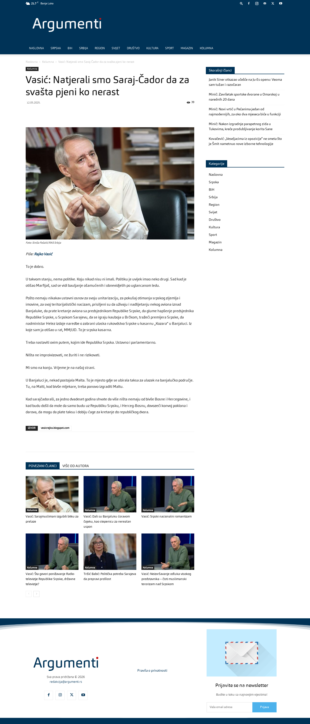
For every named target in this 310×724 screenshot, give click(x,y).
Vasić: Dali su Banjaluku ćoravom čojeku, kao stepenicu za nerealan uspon (107, 521)
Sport (169, 48)
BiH (70, 48)
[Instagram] (256, 3)
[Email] (86, 113)
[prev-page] (29, 594)
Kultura (152, 48)
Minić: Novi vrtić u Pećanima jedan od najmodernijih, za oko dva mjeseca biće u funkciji (245, 112)
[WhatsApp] (53, 113)
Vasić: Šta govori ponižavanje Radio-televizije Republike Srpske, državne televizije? (50, 579)
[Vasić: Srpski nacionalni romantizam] (167, 494)
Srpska (56, 48)
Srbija (83, 48)
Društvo (133, 48)
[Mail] (264, 3)
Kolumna (206, 48)
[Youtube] (280, 3)
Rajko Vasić (43, 254)
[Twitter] (272, 3)
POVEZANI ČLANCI (43, 466)
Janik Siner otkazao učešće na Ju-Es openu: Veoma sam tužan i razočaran (245, 82)
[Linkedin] (75, 113)
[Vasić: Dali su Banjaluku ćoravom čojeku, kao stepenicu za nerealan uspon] (110, 494)
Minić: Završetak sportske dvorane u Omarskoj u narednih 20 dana (244, 97)
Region (100, 48)
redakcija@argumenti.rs (66, 682)
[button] (241, 3)
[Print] (97, 113)
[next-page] (36, 594)
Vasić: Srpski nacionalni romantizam (166, 516)
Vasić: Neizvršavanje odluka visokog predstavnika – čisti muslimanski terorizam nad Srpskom (166, 579)
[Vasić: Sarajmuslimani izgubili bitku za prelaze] (52, 494)
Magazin (187, 48)
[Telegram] (64, 113)
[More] (109, 113)
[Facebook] (248, 3)
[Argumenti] (65, 664)
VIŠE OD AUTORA (75, 466)
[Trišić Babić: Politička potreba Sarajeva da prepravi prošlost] (110, 551)
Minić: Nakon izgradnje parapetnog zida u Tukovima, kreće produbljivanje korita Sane (240, 126)
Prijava (264, 707)
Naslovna (36, 48)
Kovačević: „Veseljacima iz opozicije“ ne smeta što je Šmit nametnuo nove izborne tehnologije (245, 141)
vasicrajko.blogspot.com (55, 428)
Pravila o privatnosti (152, 670)
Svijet (116, 48)
